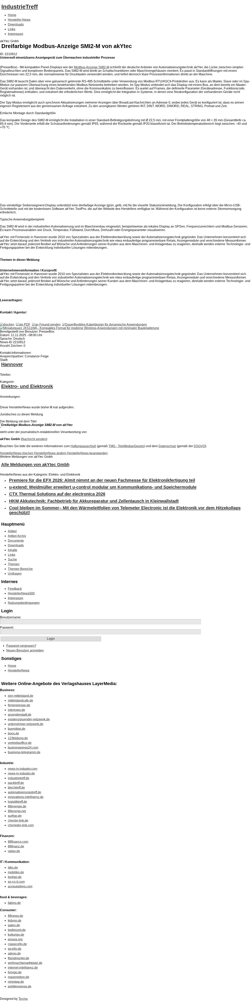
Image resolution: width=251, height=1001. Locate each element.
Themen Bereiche (20, 569)
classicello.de (17, 944)
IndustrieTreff (19, 7)
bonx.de (13, 733)
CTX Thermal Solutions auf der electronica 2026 (57, 493)
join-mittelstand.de (20, 695)
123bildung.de (18, 738)
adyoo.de (14, 953)
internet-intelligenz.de (23, 967)
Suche (12, 559)
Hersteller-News (19, 19)
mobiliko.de (16, 872)
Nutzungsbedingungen (24, 602)
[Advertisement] (59, 167)
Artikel (12, 531)
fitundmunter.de (18, 958)
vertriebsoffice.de (20, 742)
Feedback (15, 588)
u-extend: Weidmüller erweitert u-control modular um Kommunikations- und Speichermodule (102, 487)
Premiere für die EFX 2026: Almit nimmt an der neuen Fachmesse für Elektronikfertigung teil (102, 480)
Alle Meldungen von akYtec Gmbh (35, 464)
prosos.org (15, 939)
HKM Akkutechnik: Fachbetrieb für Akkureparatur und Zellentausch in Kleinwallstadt (94, 501)
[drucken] (7, 324)
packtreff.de (16, 782)
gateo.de (14, 925)
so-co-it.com (16, 881)
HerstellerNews (18, 670)
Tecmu (23, 998)
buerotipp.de (16, 728)
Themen (13, 564)
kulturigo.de (16, 934)
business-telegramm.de (24, 752)
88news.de (15, 915)
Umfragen (15, 573)
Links (11, 29)
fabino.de (14, 903)
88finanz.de (16, 846)
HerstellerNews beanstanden (87, 453)
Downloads (16, 24)
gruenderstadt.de (19, 714)
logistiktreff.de (17, 801)
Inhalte (12, 550)
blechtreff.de (16, 787)
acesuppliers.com (20, 886)
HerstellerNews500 (21, 593)
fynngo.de (15, 972)
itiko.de (13, 867)
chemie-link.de (18, 820)
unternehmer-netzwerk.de (25, 724)
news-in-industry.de (21, 773)
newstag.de (16, 981)
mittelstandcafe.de (20, 700)
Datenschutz (167, 446)
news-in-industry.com (22, 768)
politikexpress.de (19, 986)
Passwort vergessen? (21, 645)
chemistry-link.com (21, 825)
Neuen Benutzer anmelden (25, 650)
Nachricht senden (34, 439)
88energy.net (17, 811)
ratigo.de (14, 851)
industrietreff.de (18, 778)
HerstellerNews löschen (17, 453)
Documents (16, 540)
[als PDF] (23, 324)
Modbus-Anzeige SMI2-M (91, 67)
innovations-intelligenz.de (26, 797)
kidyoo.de (14, 920)
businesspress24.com (23, 747)
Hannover (12, 364)
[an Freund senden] (46, 324)
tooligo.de (15, 877)
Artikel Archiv (17, 536)
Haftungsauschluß (83, 446)
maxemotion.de (18, 977)
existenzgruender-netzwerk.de (29, 719)
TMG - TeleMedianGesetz (126, 446)
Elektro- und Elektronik (27, 386)
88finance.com (18, 841)
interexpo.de (16, 710)
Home (12, 15)
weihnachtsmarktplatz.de (25, 963)
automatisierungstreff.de (24, 792)
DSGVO (199, 446)
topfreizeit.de (17, 930)
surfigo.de (15, 815)
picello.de (14, 948)
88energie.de (17, 806)
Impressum (15, 33)
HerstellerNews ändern (50, 453)
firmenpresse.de (19, 705)
